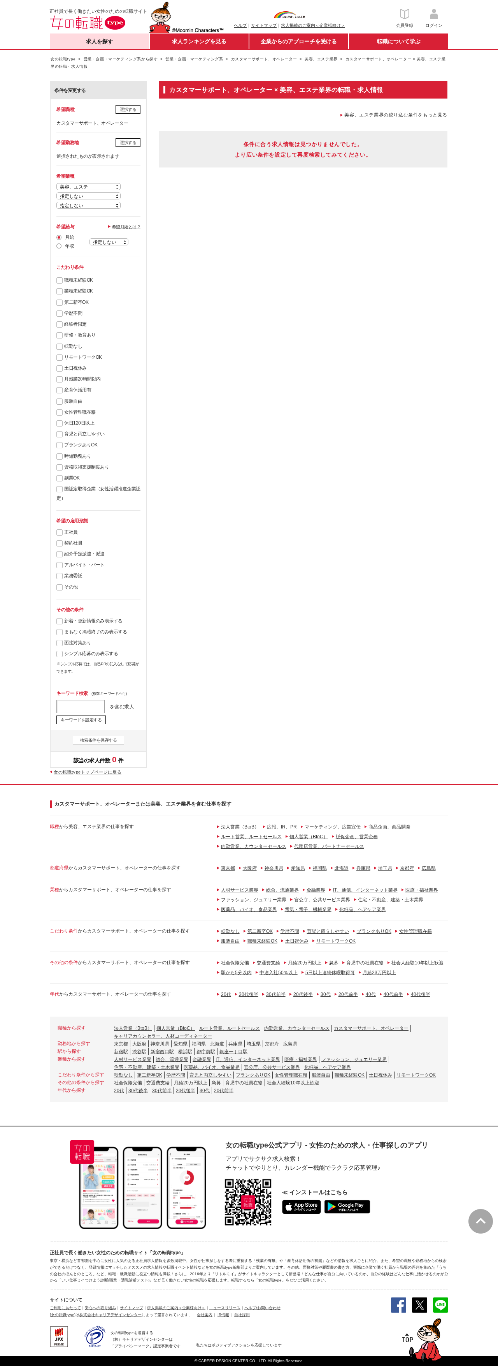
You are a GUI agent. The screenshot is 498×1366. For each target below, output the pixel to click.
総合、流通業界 (282, 890)
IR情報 (223, 1315)
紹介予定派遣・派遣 (84, 554)
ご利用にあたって (65, 1308)
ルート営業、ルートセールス (251, 836)
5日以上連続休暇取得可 (330, 972)
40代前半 (393, 994)
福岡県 (320, 868)
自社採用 (242, 1315)
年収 (69, 246)
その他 (71, 587)
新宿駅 (121, 1051)
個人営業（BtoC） (308, 836)
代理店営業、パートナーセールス (329, 846)
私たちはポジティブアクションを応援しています (239, 1345)
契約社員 (73, 543)
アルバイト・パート (84, 565)
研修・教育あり (80, 335)
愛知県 (298, 868)
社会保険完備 (235, 963)
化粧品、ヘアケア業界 (362, 909)
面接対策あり (77, 642)
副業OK (71, 478)
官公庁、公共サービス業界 (322, 899)
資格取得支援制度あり (86, 467)
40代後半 (420, 994)
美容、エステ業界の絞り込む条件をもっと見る (395, 115)
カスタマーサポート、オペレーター (371, 1028)
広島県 (429, 868)
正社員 (71, 532)
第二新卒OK (76, 302)
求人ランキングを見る (199, 41)
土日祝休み (75, 368)
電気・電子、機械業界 (308, 909)
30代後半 (248, 994)
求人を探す (99, 41)
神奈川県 (274, 868)
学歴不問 (73, 313)
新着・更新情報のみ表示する (93, 621)
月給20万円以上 (304, 963)
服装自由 (73, 401)
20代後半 (303, 994)
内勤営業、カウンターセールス (253, 846)
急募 (333, 963)
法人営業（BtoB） (240, 827)
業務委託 (73, 575)
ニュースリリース (224, 1308)
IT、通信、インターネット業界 (365, 890)
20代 (226, 994)
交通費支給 (268, 963)
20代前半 (348, 994)
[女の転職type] (62, 1315)
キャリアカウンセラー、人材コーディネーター (163, 1036)
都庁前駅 (205, 1051)
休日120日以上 (79, 423)
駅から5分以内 (236, 972)
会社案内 (204, 1315)
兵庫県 (363, 868)
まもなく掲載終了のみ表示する (95, 632)
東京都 (228, 868)
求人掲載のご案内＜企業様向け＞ (313, 25)
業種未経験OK (78, 291)
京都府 (407, 868)
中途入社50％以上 (279, 972)
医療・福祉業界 (421, 890)
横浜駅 (185, 1051)
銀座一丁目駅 (233, 1051)
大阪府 (250, 868)
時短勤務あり (77, 456)
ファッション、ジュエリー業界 (253, 899)
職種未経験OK (78, 280)
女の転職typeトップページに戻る (87, 772)
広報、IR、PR (282, 827)
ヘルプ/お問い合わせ (262, 1308)
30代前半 (276, 994)
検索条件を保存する (98, 740)
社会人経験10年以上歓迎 (417, 963)
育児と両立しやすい (84, 434)
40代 (371, 994)
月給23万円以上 (379, 972)
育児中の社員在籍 (365, 963)
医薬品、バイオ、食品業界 (249, 909)
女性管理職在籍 (80, 412)
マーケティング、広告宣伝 (333, 827)
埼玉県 (385, 868)
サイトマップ (264, 25)
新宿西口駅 (162, 1051)
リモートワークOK (83, 357)
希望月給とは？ (126, 226)
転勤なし (73, 346)
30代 (326, 994)
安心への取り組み (100, 1308)
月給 (69, 237)
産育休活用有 (77, 390)
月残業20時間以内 (82, 379)
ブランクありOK (80, 445)
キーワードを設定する (81, 719)
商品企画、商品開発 (389, 827)
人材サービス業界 (239, 890)
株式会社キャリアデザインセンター (110, 1315)
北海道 (342, 868)
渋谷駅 (139, 1051)
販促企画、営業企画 (357, 836)
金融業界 (316, 890)
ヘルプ (240, 25)
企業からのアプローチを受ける (299, 41)
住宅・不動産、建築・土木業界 (390, 899)
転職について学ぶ (399, 41)
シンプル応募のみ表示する (91, 653)
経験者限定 (75, 324)
